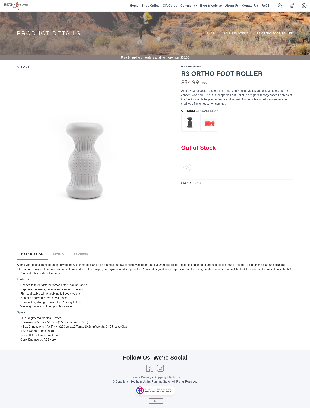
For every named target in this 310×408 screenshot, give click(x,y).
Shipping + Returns (167, 377)
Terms (134, 377)
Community (188, 5)
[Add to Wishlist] (187, 167)
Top (156, 401)
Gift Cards (170, 5)
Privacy (146, 377)
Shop (211, 33)
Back (25, 66)
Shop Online (150, 5)
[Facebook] (149, 368)
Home (134, 5)
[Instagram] (160, 368)
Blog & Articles (211, 5)
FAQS (265, 5)
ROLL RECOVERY (235, 33)
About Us (232, 5)
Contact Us (250, 5)
